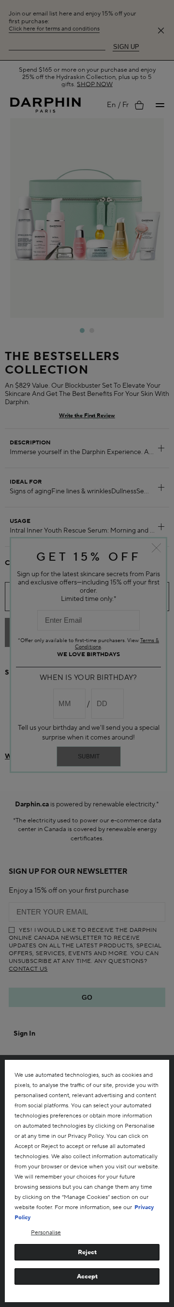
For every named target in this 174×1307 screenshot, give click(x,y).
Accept (87, 1276)
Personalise (46, 1232)
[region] (87, 1181)
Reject (87, 1252)
